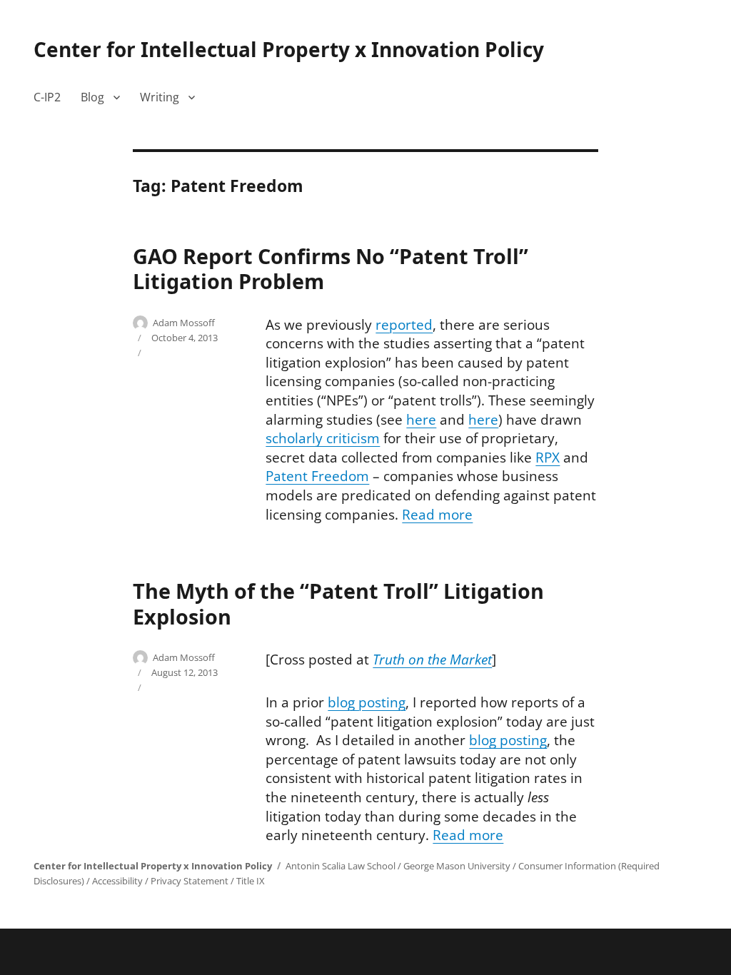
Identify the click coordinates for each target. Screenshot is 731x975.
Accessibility (117, 880)
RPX (547, 457)
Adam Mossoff (184, 322)
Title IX (250, 880)
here (421, 419)
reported (404, 324)
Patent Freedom (317, 476)
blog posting (366, 702)
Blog (92, 97)
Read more (437, 514)
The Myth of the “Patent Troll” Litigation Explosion (338, 603)
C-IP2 (47, 97)
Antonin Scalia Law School (340, 865)
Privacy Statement (189, 880)
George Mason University (456, 865)
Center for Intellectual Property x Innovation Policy (289, 49)
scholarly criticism (323, 438)
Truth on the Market (432, 659)
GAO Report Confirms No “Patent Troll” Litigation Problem (330, 268)
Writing (159, 97)
